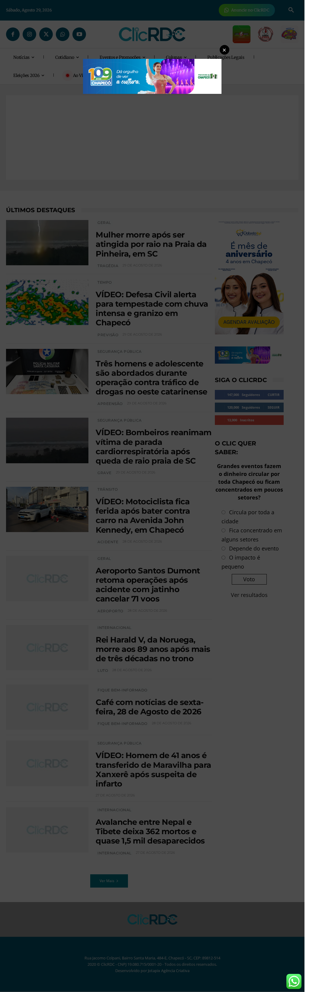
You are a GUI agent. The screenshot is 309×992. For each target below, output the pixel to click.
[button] (224, 50)
